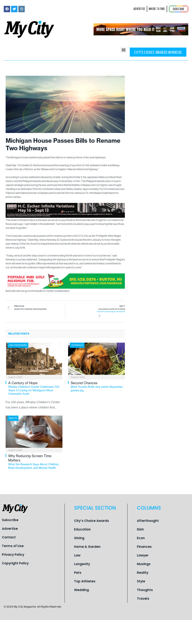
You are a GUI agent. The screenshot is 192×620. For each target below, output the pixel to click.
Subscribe (10, 520)
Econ (141, 538)
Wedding (81, 590)
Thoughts (145, 590)
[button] (123, 50)
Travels (143, 598)
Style (141, 581)
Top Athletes (84, 581)
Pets (77, 572)
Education (82, 529)
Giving (79, 538)
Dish (140, 529)
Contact (9, 537)
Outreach (77, 345)
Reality (142, 572)
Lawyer (142, 555)
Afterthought (148, 520)
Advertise (10, 528)
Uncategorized (18, 345)
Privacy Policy (13, 554)
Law (77, 555)
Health (13, 418)
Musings (144, 564)
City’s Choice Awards (91, 520)
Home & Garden (87, 546)
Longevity (82, 564)
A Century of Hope (33, 388)
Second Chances (97, 386)
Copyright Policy (15, 563)
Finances (144, 546)
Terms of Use (13, 546)
